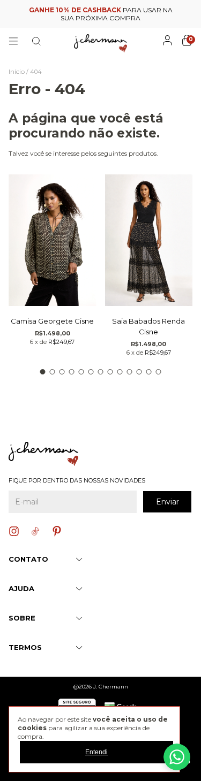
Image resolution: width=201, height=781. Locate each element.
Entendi (96, 752)
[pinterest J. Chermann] (56, 531)
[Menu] (13, 41)
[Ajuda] (176, 757)
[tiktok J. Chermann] (35, 531)
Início (17, 71)
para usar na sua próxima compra (101, 14)
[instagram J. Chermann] (14, 531)
